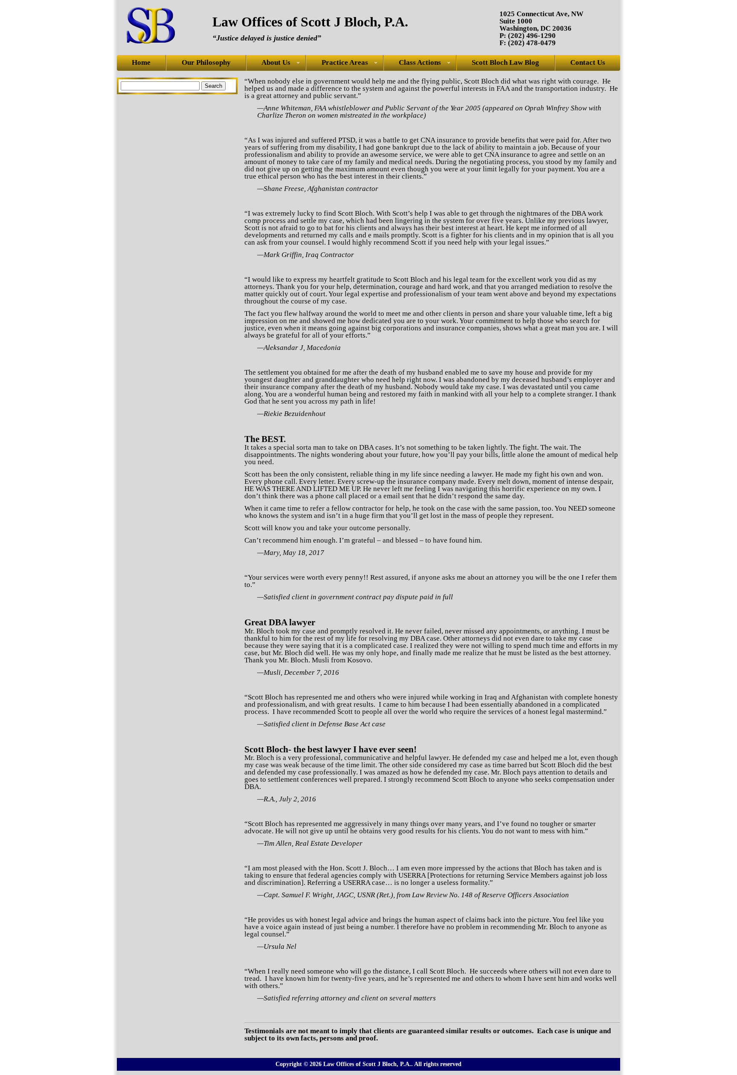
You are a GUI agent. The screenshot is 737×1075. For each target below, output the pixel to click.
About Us (275, 62)
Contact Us (587, 62)
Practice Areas (345, 62)
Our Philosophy (206, 62)
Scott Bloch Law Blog (505, 62)
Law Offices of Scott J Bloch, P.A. (310, 22)
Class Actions (420, 62)
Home (141, 62)
